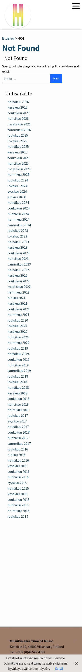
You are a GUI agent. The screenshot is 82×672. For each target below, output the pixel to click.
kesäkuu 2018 (17, 393)
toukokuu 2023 (19, 253)
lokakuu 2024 (17, 186)
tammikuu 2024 (19, 225)
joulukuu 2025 (18, 135)
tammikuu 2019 (19, 370)
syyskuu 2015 (17, 482)
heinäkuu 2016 (18, 460)
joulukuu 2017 (18, 415)
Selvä (59, 668)
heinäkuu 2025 (18, 146)
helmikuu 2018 (18, 410)
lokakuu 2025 (17, 141)
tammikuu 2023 (19, 264)
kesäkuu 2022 (17, 275)
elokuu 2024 (16, 197)
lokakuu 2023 (17, 236)
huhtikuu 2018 (18, 404)
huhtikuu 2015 (18, 505)
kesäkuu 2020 (17, 331)
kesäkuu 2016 (17, 466)
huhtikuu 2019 (18, 365)
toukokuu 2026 (19, 113)
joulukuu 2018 (18, 376)
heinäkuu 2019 (18, 354)
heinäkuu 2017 (18, 426)
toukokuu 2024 (19, 208)
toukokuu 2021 (19, 309)
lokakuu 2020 (17, 326)
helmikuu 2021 (18, 314)
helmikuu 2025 (18, 174)
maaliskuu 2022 (19, 286)
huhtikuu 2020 (18, 337)
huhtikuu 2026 (18, 118)
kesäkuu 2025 (17, 152)
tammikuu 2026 (19, 130)
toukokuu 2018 (19, 398)
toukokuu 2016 (19, 471)
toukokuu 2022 (19, 281)
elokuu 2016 (16, 454)
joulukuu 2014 (18, 516)
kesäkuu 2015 (17, 494)
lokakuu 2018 (17, 382)
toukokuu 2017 (19, 432)
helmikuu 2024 (18, 219)
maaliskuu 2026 (19, 124)
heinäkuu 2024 (18, 202)
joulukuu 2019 (18, 348)
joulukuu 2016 (18, 449)
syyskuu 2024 (17, 191)
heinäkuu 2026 (18, 102)
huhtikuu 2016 (18, 477)
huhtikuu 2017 (18, 438)
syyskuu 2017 (17, 421)
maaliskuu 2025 (19, 169)
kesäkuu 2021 (17, 303)
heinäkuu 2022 (18, 270)
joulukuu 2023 (18, 230)
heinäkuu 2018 (18, 387)
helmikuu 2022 (18, 292)
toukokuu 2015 (19, 499)
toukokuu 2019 (19, 359)
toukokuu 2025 (19, 158)
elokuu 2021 (16, 298)
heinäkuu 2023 (18, 242)
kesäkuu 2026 (17, 107)
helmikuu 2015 (18, 510)
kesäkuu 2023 (17, 247)
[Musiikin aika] (17, 15)
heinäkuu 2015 (18, 488)
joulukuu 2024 (18, 180)
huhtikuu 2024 (18, 214)
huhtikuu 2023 (18, 258)
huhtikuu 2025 (18, 163)
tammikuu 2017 (19, 443)
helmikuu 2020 (18, 342)
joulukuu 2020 (18, 320)
